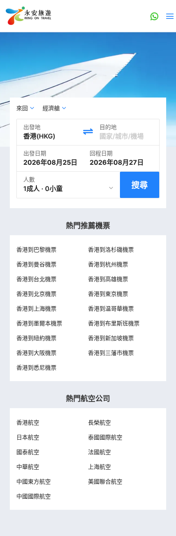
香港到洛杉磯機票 (111, 249)
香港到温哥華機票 (111, 308)
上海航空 (99, 466)
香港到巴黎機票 (36, 249)
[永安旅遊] (28, 16)
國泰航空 (27, 451)
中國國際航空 (33, 496)
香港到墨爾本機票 (39, 323)
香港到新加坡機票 (111, 337)
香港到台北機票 (36, 278)
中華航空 (27, 466)
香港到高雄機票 (108, 278)
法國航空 (99, 451)
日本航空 (27, 437)
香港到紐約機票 (36, 337)
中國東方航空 (33, 481)
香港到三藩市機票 (111, 352)
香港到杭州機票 (108, 264)
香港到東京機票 (108, 293)
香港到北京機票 (36, 293)
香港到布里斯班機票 (114, 323)
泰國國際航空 (105, 437)
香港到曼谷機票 (36, 264)
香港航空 (27, 422)
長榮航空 (99, 422)
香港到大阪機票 (36, 352)
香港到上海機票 (36, 308)
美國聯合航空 (105, 481)
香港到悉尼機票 (36, 367)
